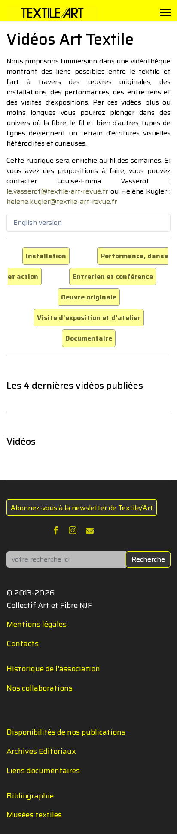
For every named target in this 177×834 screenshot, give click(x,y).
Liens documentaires (43, 771)
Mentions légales (36, 624)
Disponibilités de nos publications (65, 732)
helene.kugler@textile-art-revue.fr (61, 201)
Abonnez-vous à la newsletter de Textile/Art (82, 507)
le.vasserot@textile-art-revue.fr (57, 191)
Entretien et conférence (113, 276)
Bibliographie (30, 796)
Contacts (22, 643)
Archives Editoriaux (41, 751)
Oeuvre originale (88, 297)
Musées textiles (34, 815)
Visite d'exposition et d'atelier (88, 317)
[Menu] (165, 13)
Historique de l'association (53, 669)
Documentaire (88, 338)
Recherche (148, 559)
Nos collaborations (39, 688)
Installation (46, 256)
